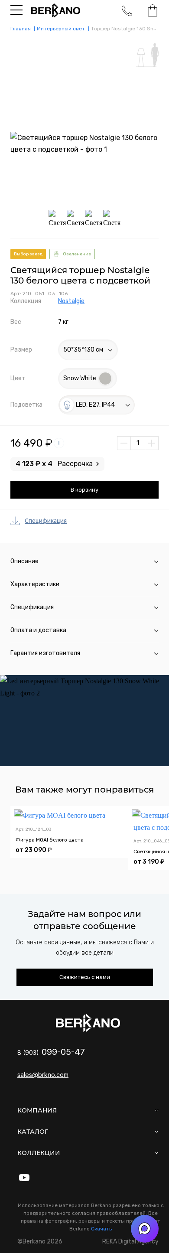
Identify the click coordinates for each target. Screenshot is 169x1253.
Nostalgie (71, 301)
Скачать (101, 1229)
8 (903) (51, 1052)
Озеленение (77, 254)
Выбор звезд (28, 254)
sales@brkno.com (42, 1074)
